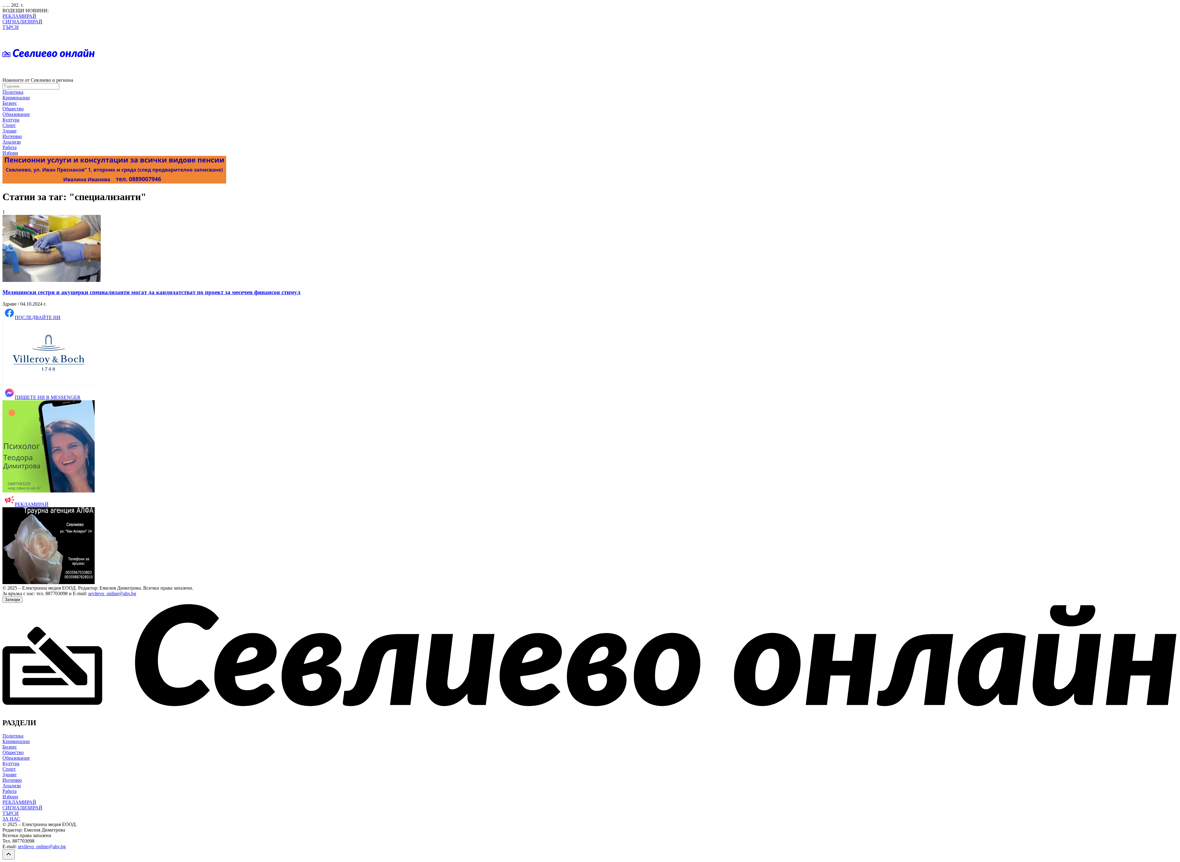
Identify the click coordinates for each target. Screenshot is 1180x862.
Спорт (9, 125)
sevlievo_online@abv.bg (112, 593)
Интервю (12, 136)
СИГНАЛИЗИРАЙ (22, 21)
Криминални (16, 97)
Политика (12, 92)
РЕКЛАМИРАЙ (19, 16)
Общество (13, 108)
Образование (16, 114)
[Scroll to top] (8, 854)
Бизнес (9, 103)
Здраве (9, 130)
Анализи (11, 141)
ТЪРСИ (10, 27)
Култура (10, 119)
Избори (10, 153)
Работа (9, 147)
